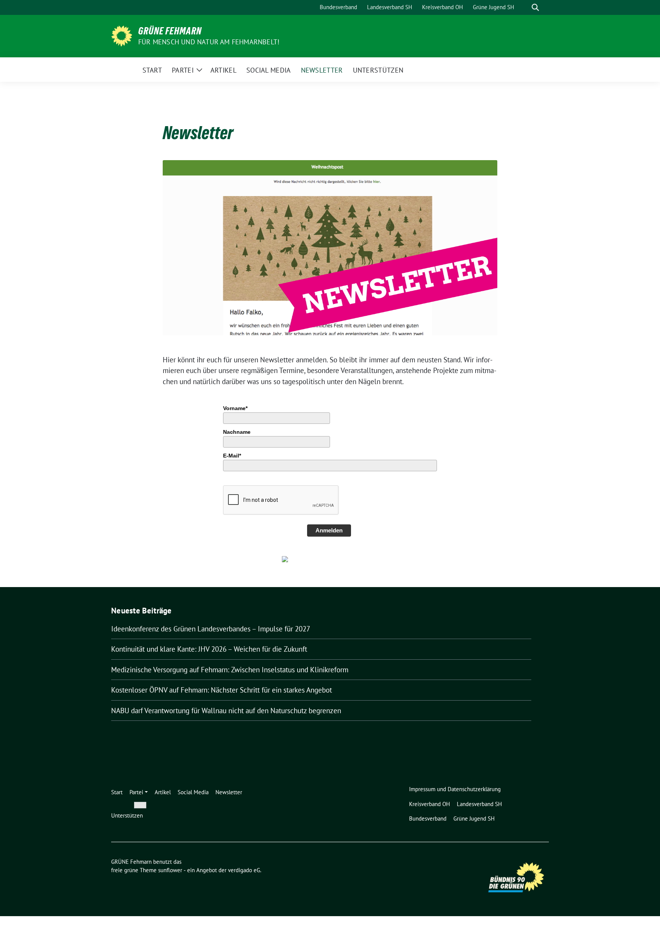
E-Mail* (232, 456)
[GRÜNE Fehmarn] (121, 35)
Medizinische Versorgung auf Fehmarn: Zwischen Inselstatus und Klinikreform (229, 669)
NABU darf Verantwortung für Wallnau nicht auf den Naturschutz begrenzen (226, 710)
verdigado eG (244, 870)
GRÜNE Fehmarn (170, 31)
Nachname (237, 432)
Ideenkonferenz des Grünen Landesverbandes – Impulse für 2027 (210, 628)
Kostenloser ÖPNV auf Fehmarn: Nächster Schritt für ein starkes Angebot (221, 689)
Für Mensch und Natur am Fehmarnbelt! (208, 41)
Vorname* (235, 408)
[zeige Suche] (535, 7)
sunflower (170, 870)
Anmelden (329, 530)
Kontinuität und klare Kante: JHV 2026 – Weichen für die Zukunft (209, 649)
